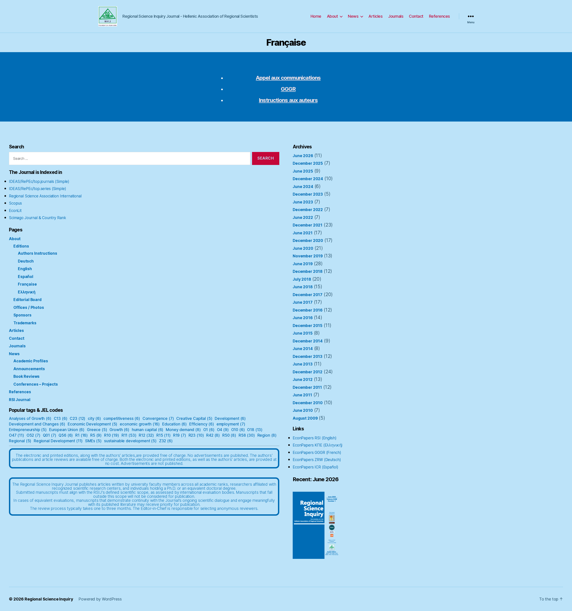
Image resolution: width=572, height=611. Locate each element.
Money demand (183, 429)
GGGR (288, 89)
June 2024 (303, 186)
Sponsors (22, 315)
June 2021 (303, 233)
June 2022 (303, 217)
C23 (77, 418)
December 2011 (307, 387)
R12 (146, 435)
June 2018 (303, 287)
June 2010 (303, 410)
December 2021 (307, 225)
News (353, 16)
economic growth (140, 424)
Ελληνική (27, 292)
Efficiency (201, 424)
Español (25, 276)
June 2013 (303, 364)
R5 (96, 435)
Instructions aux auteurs (288, 100)
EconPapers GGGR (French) (317, 452)
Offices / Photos (28, 307)
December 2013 (307, 356)
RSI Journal (19, 399)
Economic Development (92, 424)
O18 (255, 429)
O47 (16, 435)
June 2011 (302, 395)
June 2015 (303, 333)
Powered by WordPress (100, 599)
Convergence (158, 418)
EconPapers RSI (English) (314, 438)
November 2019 (308, 256)
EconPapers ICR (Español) (315, 467)
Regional (20, 441)
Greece (97, 429)
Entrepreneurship (28, 429)
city (94, 418)
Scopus (15, 203)
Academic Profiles (30, 361)
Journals (395, 16)
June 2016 (303, 318)
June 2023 (303, 202)
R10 (111, 435)
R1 (81, 435)
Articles (375, 16)
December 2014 (308, 341)
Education (174, 424)
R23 (196, 435)
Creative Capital (194, 418)
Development (230, 418)
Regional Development (58, 441)
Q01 (49, 435)
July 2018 (302, 279)
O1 (208, 429)
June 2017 (303, 302)
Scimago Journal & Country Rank (37, 218)
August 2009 (305, 418)
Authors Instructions (37, 253)
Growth (119, 429)
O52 (33, 435)
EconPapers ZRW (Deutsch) (317, 459)
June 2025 (303, 171)
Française (27, 284)
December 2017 (307, 295)
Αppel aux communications (288, 78)
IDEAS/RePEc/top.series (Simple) (37, 188)
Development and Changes (37, 424)
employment (231, 424)
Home (316, 16)
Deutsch (26, 261)
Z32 (166, 441)
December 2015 (307, 325)
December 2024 (308, 179)
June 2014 (303, 348)
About (332, 16)
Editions (21, 246)
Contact (416, 16)
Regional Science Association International (45, 196)
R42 (213, 435)
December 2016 (307, 310)
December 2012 (307, 372)
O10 (238, 429)
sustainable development (130, 441)
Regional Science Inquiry (49, 599)
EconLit (15, 210)
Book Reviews (26, 376)
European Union (66, 429)
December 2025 (308, 163)
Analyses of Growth (30, 418)
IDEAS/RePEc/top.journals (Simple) (39, 181)
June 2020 (303, 248)
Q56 (66, 435)
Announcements (29, 369)
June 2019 (303, 264)
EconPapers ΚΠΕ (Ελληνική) (318, 445)
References (439, 16)
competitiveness (121, 418)
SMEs (93, 441)
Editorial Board (27, 299)
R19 (179, 435)
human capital (147, 429)
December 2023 (308, 194)
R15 (163, 435)
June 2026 (303, 156)
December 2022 (308, 209)
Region (267, 435)
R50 (229, 435)
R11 (129, 435)
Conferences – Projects (35, 384)
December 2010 (308, 403)
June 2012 (303, 379)
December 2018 (307, 271)
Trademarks (24, 323)
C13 (60, 418)
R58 (247, 435)
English (25, 269)
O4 (223, 429)
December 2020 (308, 240)
